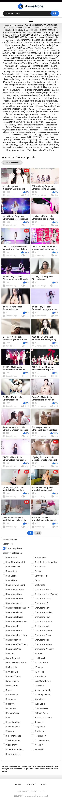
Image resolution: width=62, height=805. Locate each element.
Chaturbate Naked (14, 617)
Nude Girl (10, 704)
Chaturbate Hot (42, 608)
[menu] (31, 20)
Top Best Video (13, 740)
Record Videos (13, 727)
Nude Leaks (40, 704)
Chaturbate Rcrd (14, 631)
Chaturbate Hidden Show (17, 608)
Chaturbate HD (41, 603)
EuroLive (38, 653)
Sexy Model (40, 727)
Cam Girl (38, 571)
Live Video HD (12, 685)
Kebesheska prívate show (26, 114)
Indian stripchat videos (12, 120)
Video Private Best (14, 749)
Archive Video (41, 557)
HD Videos (39, 672)
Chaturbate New (42, 617)
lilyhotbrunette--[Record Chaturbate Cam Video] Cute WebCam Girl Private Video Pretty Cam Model (31, 41)
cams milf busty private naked (42, 85)
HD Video (39, 667)
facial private (51, 122)
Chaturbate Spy (13, 640)
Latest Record (12, 681)
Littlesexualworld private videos (31, 142)
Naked (9, 690)
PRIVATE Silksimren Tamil (43, 137)
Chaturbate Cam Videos (46, 594)
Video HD (39, 745)
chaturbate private (34, 147)
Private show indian (32, 119)
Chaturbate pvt (42, 626)
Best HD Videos (13, 567)
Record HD (39, 722)
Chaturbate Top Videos (17, 644)
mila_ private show (31, 79)
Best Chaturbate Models (46, 562)
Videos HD (39, 749)
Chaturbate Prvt (13, 626)
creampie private (48, 114)
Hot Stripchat (41, 676)
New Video (11, 699)
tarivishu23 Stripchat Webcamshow (17, 87)
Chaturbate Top (42, 640)
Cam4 (37, 580)
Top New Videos (42, 740)
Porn (8, 717)
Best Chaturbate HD (15, 562)
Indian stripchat (22, 74)
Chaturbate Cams (14, 599)
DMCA (44, 784)
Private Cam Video (43, 717)
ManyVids (39, 685)
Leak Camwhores (43, 681)
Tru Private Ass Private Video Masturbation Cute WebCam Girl (30, 80)
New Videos (40, 699)
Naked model (12, 695)
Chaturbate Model (14, 612)
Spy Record (40, 731)
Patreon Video (41, 713)
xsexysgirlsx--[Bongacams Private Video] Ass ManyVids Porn (32, 148)
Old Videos (11, 708)
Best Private (40, 567)
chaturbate (40, 585)
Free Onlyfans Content (16, 663)
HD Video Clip (12, 672)
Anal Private (11, 557)
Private (41, 37)
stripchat (33, 37)
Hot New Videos (13, 676)
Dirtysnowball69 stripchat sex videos (43, 109)
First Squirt (40, 658)
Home (18, 784)
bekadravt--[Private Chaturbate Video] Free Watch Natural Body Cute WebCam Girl (31, 63)
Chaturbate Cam (14, 594)
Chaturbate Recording (16, 635)
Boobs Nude (11, 571)
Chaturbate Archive (15, 589)
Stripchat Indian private (14, 25)
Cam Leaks (11, 576)
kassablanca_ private (13, 125)
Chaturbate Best (42, 589)
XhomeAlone (28, 796)
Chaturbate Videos (43, 644)
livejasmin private (35, 139)
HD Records (11, 667)
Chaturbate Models (43, 612)
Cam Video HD (41, 576)
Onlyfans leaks (41, 708)
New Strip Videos (42, 695)
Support (31, 784)
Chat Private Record (15, 585)
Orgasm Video (12, 713)
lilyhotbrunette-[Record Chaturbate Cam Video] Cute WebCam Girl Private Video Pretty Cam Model (31, 69)
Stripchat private (14, 548)
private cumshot (16, 93)
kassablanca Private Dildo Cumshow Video (32, 126)
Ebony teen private (53, 74)
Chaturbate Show (43, 635)
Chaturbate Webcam (44, 649)
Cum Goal (10, 653)
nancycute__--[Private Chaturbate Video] (30, 90)
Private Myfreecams (33, 125)
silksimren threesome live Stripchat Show (23, 117)
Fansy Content (13, 658)
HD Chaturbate (41, 663)
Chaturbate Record (43, 631)
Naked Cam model (43, 690)
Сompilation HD (13, 754)
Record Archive (13, 722)
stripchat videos (37, 74)
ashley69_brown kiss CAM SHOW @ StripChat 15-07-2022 (31, 120)
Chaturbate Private (43, 621)
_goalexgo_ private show (14, 139)
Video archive (12, 745)
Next (38, 533)
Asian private (25, 66)
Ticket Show (40, 736)
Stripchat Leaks (13, 736)
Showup (10, 731)
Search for (7, 544)
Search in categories (12, 553)
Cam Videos (11, 580)
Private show (50, 117)
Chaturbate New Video (16, 621)
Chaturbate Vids (13, 649)
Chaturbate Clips (42, 599)
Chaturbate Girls (13, 603)
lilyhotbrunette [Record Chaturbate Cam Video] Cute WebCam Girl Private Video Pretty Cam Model (31, 46)
